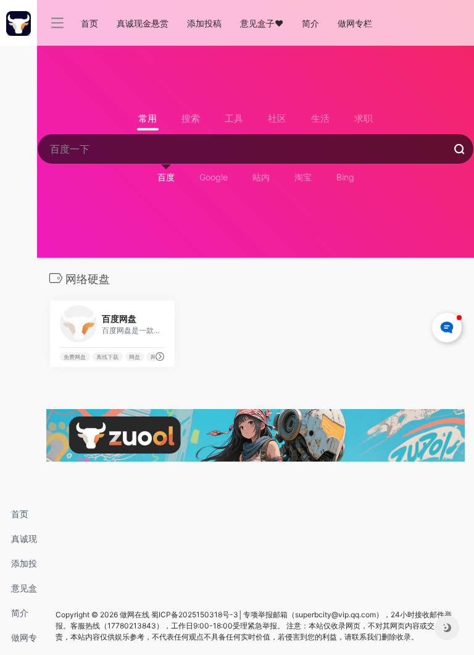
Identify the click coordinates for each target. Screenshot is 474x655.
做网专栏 (24, 641)
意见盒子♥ (24, 592)
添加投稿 (24, 567)
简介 (19, 612)
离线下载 (107, 356)
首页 (19, 514)
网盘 (134, 356)
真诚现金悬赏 (24, 542)
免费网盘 (75, 356)
